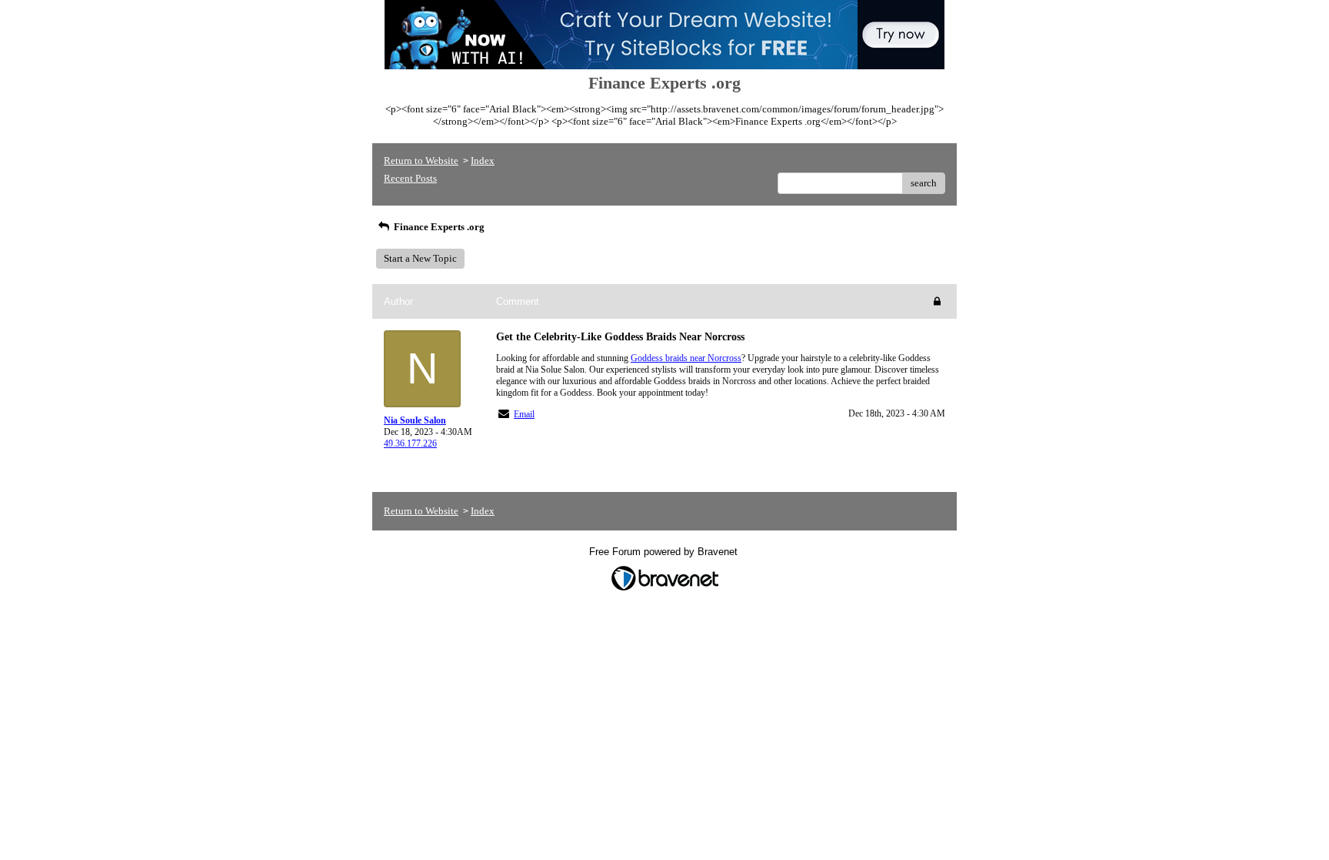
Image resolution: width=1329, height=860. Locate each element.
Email (524, 414)
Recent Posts (410, 178)
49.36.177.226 (410, 443)
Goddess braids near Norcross (686, 358)
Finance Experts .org (438, 227)
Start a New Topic (420, 258)
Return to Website (421, 160)
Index (483, 160)
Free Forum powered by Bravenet (665, 551)
